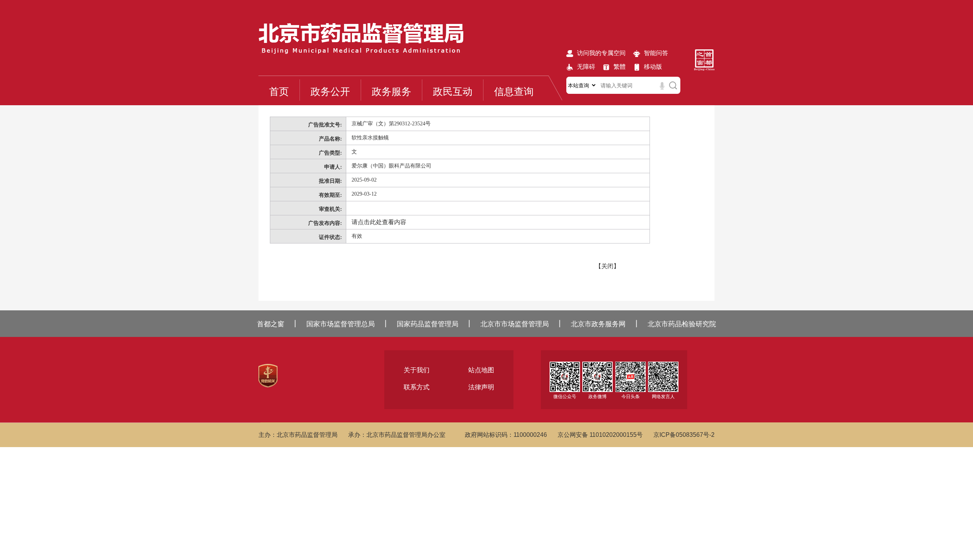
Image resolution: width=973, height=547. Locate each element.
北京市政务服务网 (598, 324)
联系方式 (416, 387)
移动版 (653, 66)
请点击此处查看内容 (379, 222)
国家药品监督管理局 (427, 324)
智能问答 (656, 53)
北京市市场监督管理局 (514, 324)
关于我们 (416, 370)
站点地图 (481, 370)
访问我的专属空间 (601, 53)
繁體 (619, 66)
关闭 (607, 266)
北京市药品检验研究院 (682, 324)
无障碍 (586, 66)
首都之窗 (270, 324)
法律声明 (481, 387)
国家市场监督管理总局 (340, 324)
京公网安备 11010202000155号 (600, 435)
